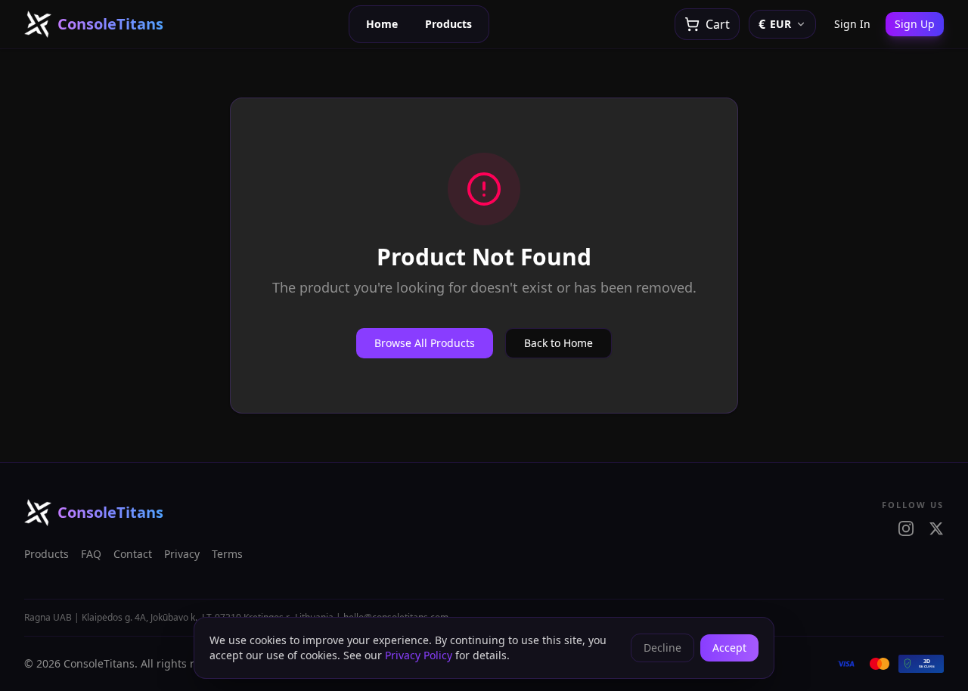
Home (382, 24)
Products (448, 24)
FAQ (91, 554)
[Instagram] (906, 528)
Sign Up (915, 24)
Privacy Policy (418, 655)
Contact (132, 554)
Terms (227, 554)
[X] (936, 528)
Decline (662, 647)
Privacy (182, 554)
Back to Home (558, 343)
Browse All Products (424, 343)
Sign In (852, 24)
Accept (729, 647)
